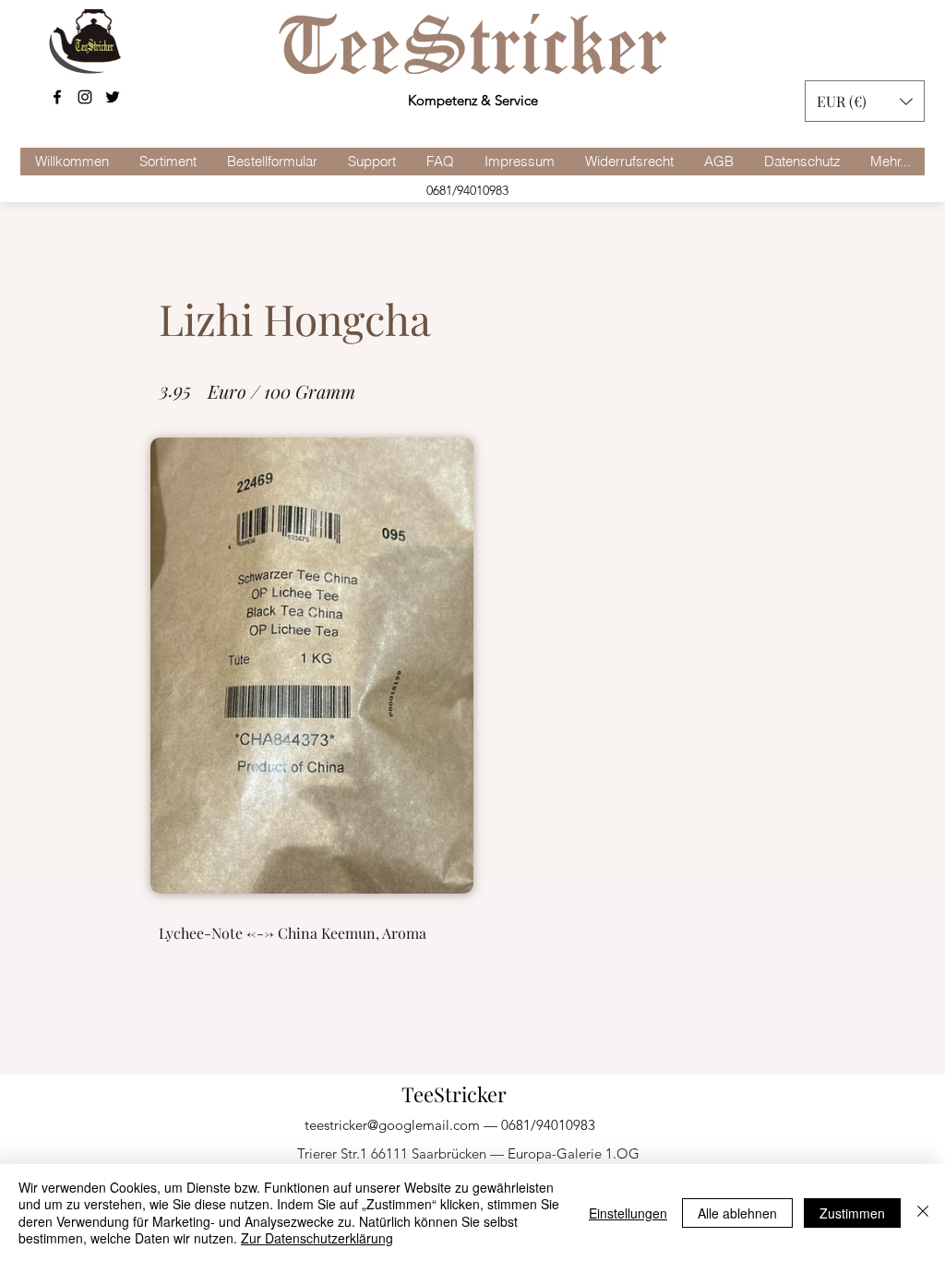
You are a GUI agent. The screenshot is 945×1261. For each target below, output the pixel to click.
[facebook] (57, 97)
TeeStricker (454, 1094)
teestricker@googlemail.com (392, 1125)
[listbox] (865, 101)
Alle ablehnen (737, 1213)
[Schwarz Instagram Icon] (85, 97)
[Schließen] (923, 1212)
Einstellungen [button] (628, 1213)
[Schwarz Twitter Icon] (112, 97)
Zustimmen (852, 1213)
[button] (865, 101)
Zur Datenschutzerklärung (317, 1238)
